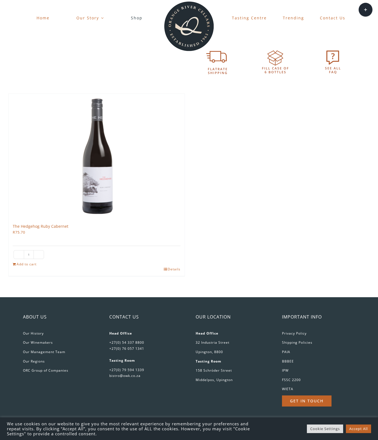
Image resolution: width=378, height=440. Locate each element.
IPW (285, 370)
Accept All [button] (358, 428)
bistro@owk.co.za (125, 375)
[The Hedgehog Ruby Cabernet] (97, 156)
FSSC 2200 (291, 379)
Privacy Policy (294, 333)
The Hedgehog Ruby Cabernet (40, 226)
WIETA (287, 389)
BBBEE (288, 361)
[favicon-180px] (189, 3)
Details (174, 269)
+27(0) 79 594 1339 (126, 369)
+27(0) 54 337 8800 (126, 342)
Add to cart (27, 264)
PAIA (286, 352)
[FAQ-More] (333, 50)
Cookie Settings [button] (325, 428)
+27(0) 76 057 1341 (126, 348)
